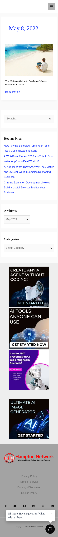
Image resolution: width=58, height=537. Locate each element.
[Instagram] (33, 506)
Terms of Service (29, 481)
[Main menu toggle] (51, 6)
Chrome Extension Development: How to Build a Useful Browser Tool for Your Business (27, 187)
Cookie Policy (29, 493)
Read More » (12, 92)
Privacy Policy (29, 476)
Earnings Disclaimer (29, 487)
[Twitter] (5, 506)
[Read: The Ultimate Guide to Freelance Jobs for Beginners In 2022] (29, 60)
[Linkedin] (52, 506)
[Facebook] (24, 506)
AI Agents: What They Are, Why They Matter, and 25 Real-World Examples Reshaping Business (29, 172)
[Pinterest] (43, 506)
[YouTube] (15, 506)
